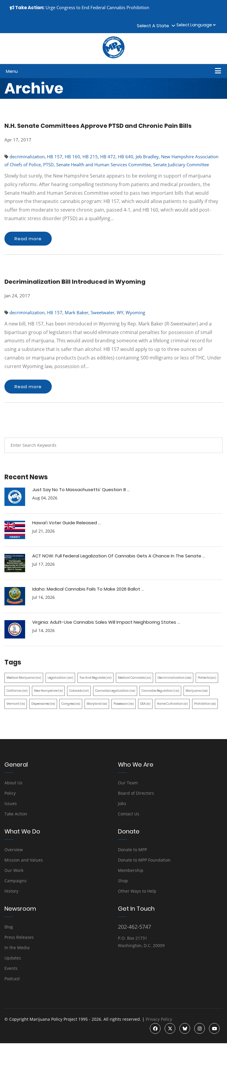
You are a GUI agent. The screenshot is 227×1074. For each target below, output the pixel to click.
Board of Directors (136, 793)
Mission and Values (23, 860)
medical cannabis (134, 677)
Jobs (122, 803)
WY (120, 312)
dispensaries (43, 704)
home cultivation (172, 704)
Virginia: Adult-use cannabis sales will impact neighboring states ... (106, 622)
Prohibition (205, 704)
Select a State (154, 25)
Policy (10, 793)
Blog (8, 927)
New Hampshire (48, 690)
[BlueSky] (184, 1028)
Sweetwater (102, 312)
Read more (28, 239)
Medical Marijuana (24, 677)
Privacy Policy (159, 1019)
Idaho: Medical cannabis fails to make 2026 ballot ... (88, 589)
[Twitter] (170, 1028)
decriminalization (27, 156)
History (11, 891)
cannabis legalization (115, 690)
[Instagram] (199, 1028)
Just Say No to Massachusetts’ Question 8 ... (81, 489)
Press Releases (19, 937)
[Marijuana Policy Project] (113, 57)
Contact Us (128, 814)
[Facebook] (155, 1028)
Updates (12, 958)
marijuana (196, 690)
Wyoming (135, 312)
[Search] (214, 445)
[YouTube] (214, 1028)
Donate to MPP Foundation (144, 860)
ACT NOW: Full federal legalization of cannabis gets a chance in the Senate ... (118, 556)
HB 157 (54, 156)
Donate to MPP (132, 849)
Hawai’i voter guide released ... (66, 523)
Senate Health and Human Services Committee (103, 164)
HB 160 (72, 156)
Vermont (16, 704)
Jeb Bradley (147, 156)
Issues (10, 803)
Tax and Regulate (95, 677)
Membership (130, 870)
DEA (145, 704)
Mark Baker (76, 312)
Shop (123, 880)
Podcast (12, 978)
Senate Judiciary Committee (181, 164)
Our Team (128, 783)
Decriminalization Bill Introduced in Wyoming (74, 282)
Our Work (13, 870)
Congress (70, 704)
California (17, 690)
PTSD (48, 164)
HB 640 (125, 156)
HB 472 (108, 156)
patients (207, 677)
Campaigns (15, 880)
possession (124, 704)
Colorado (79, 690)
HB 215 (90, 156)
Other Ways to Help (137, 891)
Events (10, 968)
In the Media (17, 947)
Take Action (15, 814)
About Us (13, 783)
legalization (60, 677)
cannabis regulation (160, 690)
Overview (13, 849)
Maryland (97, 704)
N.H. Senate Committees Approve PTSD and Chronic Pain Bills (98, 126)
